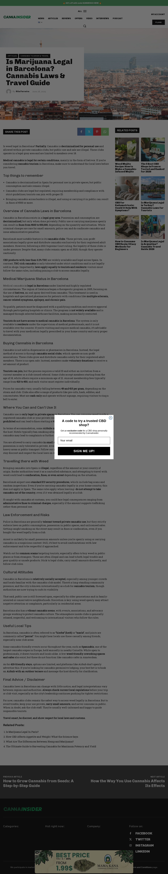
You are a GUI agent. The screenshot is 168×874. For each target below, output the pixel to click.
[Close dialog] (110, 417)
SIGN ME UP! (84, 451)
